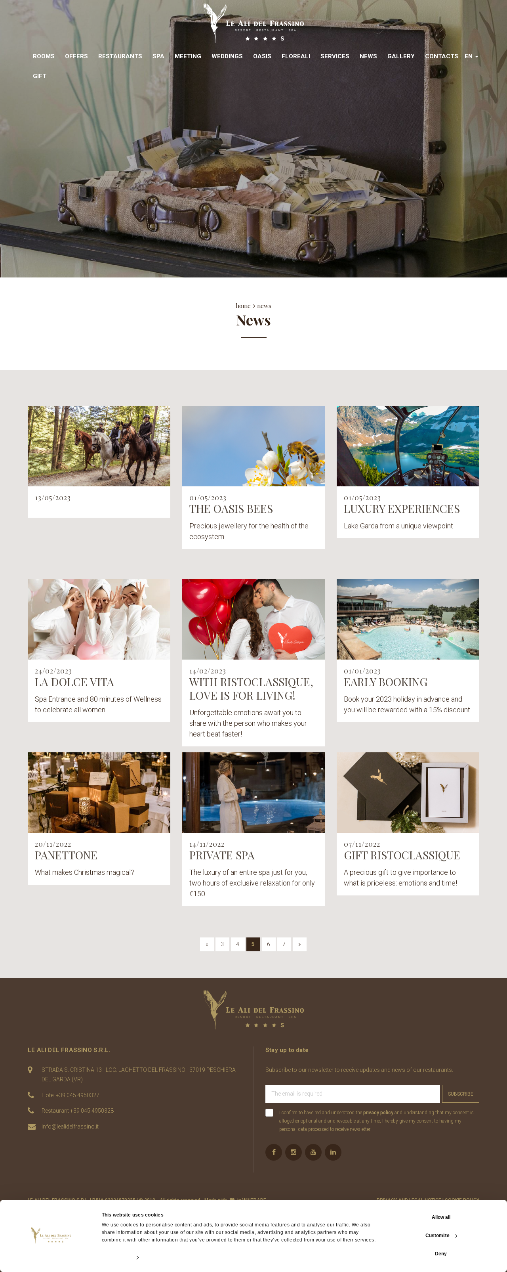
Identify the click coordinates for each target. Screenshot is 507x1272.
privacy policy (378, 1112)
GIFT (39, 76)
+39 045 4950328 (92, 1111)
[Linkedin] (333, 1152)
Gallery (401, 56)
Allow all (441, 1217)
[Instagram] (293, 1152)
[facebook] (273, 1152)
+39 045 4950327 (77, 1095)
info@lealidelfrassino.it (70, 1126)
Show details (116, 1258)
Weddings (227, 56)
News (368, 56)
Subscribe (460, 1094)
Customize (437, 1235)
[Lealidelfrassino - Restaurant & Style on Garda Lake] (254, 1009)
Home (243, 306)
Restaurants (120, 56)
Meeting (188, 56)
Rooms (44, 56)
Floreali (296, 56)
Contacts (441, 56)
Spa (158, 56)
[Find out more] (99, 446)
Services (334, 56)
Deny (441, 1254)
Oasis (262, 56)
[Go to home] (254, 23)
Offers (76, 56)
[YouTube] (313, 1152)
